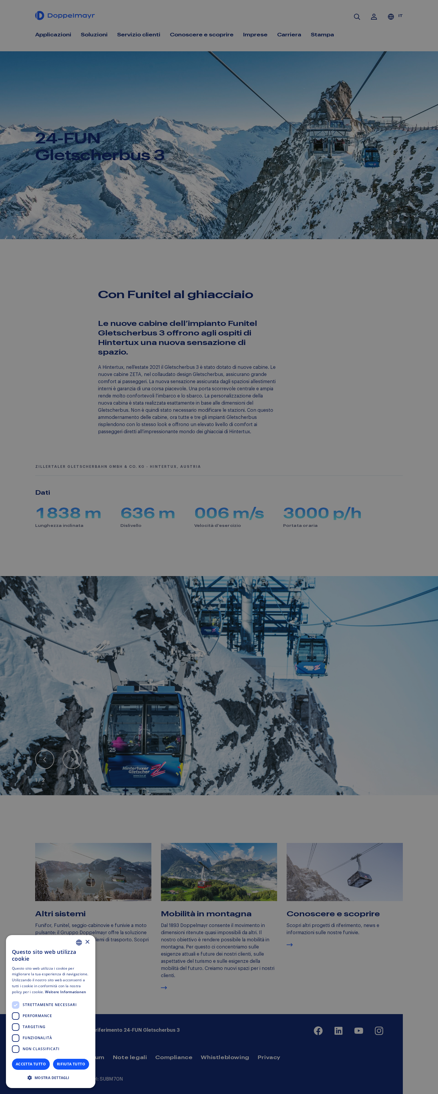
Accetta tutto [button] (31, 1064)
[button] (50, 1078)
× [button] (87, 942)
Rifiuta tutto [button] (71, 1064)
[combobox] (79, 943)
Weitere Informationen (65, 991)
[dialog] (50, 1011)
